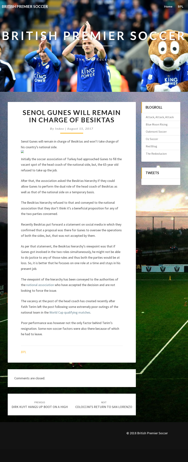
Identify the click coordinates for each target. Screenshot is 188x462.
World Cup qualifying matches (69, 312)
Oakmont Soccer (156, 131)
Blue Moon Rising (157, 124)
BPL (180, 6)
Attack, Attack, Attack (160, 117)
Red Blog (151, 146)
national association (40, 285)
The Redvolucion (156, 153)
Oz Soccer (152, 139)
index (59, 128)
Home (168, 6)
